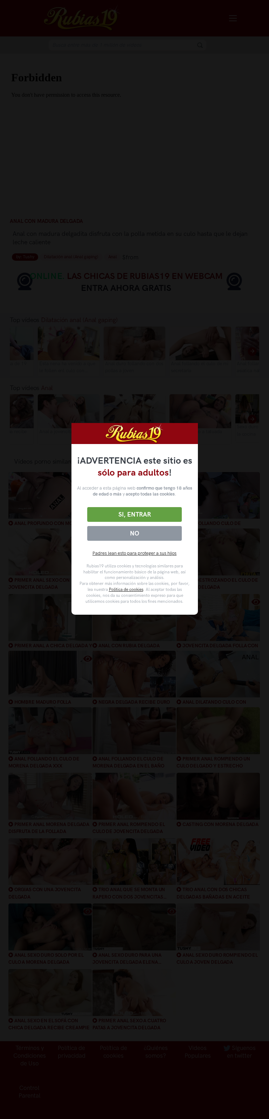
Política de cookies (126, 589)
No (134, 533)
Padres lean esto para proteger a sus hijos (134, 553)
